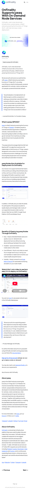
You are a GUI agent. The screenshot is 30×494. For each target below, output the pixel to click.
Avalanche (4, 451)
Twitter (17, 416)
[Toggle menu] (27, 2)
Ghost (23, 487)
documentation (16, 353)
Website (7, 462)
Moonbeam (20, 449)
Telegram (4, 421)
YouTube (20, 421)
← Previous (6, 470)
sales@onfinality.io (20, 365)
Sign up (15, 484)
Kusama (15, 449)
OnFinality (4, 430)
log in (10, 298)
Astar (25, 449)
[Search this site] (24, 2)
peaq (5, 80)
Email (25, 421)
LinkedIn (10, 421)
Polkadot (11, 127)
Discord (4, 416)
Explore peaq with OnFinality (10, 62)
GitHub (16, 421)
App (3, 462)
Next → (25, 470)
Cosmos (12, 451)
